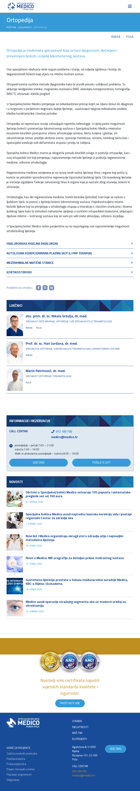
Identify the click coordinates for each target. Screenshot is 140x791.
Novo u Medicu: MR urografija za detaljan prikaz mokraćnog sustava (75, 558)
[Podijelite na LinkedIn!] (51, 287)
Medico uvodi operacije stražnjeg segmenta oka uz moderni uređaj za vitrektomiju (76, 604)
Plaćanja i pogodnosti (19, 775)
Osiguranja (13, 780)
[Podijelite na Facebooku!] (38, 287)
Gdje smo (38, 462)
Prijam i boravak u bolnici (21, 769)
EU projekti (79, 739)
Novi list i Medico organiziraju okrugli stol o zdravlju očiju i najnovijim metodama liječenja (74, 538)
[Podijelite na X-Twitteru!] (45, 287)
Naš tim (77, 733)
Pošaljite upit (101, 462)
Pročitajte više (70, 703)
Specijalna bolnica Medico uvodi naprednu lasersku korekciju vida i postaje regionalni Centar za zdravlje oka (79, 516)
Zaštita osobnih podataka (22, 754)
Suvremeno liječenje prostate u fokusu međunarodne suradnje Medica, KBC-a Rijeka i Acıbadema (77, 582)
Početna (11, 27)
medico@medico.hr (64, 437)
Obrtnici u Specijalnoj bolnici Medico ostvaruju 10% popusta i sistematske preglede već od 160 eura (78, 494)
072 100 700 (64, 431)
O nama (77, 721)
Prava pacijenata (16, 764)
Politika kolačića (16, 759)
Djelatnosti (25, 27)
